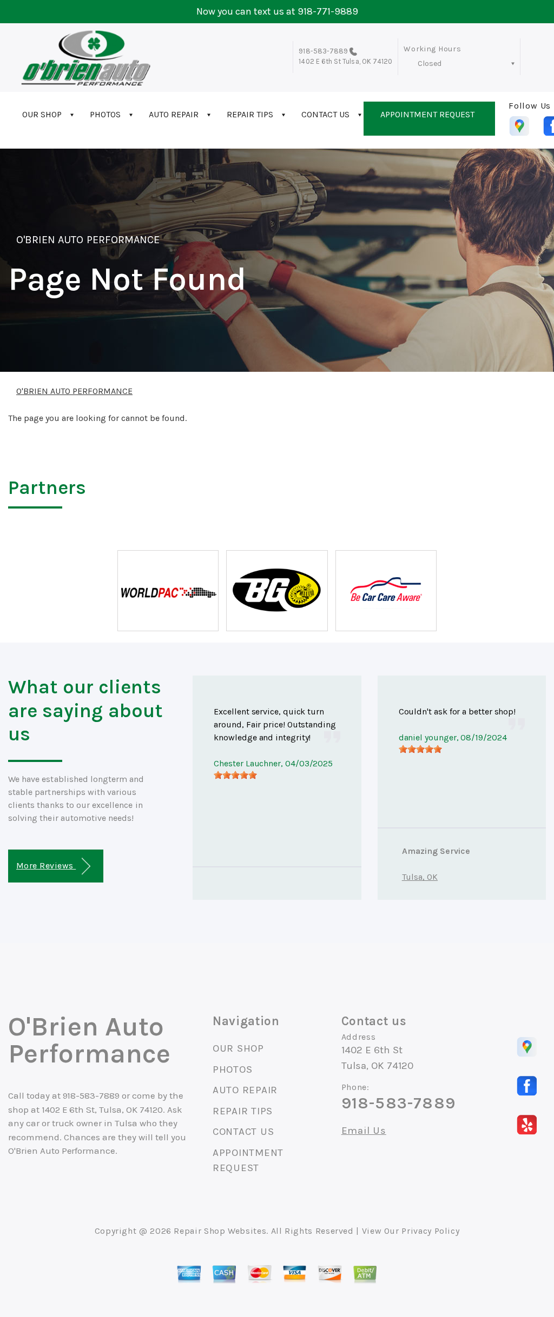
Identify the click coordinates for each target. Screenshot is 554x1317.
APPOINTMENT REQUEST (427, 114)
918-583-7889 (323, 51)
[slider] (235, 775)
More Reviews (46, 865)
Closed (429, 63)
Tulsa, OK (420, 877)
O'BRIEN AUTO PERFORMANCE (88, 239)
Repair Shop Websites (220, 1231)
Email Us (363, 1131)
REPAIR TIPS (250, 114)
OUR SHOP (42, 114)
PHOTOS (105, 114)
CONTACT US (325, 114)
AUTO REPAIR (174, 114)
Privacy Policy (430, 1231)
